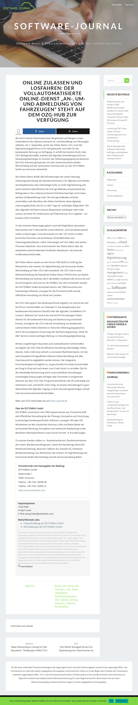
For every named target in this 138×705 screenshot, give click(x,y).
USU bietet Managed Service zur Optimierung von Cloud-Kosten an (76, 647)
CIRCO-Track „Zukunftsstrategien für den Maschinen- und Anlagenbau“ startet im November (118, 407)
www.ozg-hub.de (58, 400)
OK (111, 701)
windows (115, 303)
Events (110, 185)
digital (110, 253)
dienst (71, 585)
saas (114, 280)
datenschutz (119, 250)
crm (122, 246)
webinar (109, 303)
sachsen (74, 599)
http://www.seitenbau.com (31, 490)
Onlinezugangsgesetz (65, 596)
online (75, 589)
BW (64, 585)
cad (117, 243)
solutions (110, 292)
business (111, 242)
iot (108, 265)
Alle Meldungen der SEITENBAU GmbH (42, 526)
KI (110, 266)
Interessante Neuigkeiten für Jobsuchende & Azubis (117, 322)
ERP (121, 261)
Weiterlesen (122, 701)
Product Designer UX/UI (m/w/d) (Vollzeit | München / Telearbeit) (118, 337)
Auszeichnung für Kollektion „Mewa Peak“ (115, 422)
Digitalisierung (117, 258)
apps (124, 238)
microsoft (111, 276)
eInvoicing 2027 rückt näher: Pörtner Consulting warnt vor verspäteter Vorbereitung (117, 134)
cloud (123, 242)
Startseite (116, 4)
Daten (110, 249)
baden (58, 585)
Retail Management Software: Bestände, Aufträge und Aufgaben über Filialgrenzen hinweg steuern (117, 152)
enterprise (115, 262)
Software (70, 603)
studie (116, 292)
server (109, 283)
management (115, 272)
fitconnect (60, 589)
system (122, 292)
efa (77, 585)
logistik (123, 265)
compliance (111, 246)
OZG (57, 599)
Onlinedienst (61, 592)
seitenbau (60, 603)
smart (109, 288)
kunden (115, 265)
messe (126, 273)
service (115, 283)
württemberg (61, 606)
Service (129, 4)
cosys (118, 246)
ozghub (64, 599)
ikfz (68, 589)
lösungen (116, 269)
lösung (110, 269)
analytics (114, 238)
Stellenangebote (115, 195)
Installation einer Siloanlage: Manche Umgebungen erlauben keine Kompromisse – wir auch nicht (117, 390)
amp (109, 238)
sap (118, 279)
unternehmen (116, 299)
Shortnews (112, 190)
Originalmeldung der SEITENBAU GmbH (43, 523)
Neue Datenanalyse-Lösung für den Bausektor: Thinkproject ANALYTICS (29, 647)
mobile (120, 276)
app (120, 237)
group (126, 262)
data (127, 246)
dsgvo (109, 262)
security (124, 279)
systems (110, 295)
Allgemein (30, 585)
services (122, 282)
